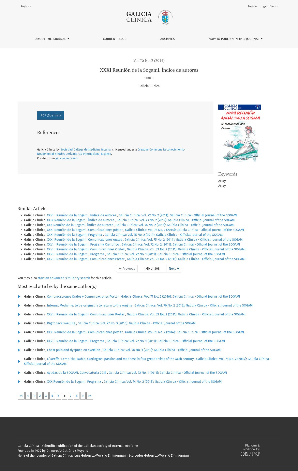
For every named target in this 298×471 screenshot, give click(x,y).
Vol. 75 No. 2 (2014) (149, 60)
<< (21, 396)
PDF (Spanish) (51, 115)
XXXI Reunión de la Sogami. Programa (75, 235)
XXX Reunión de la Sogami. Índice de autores (80, 225)
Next (174, 268)
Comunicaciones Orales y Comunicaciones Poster (83, 296)
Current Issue (114, 39)
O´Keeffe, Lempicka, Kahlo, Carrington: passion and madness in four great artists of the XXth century (121, 359)
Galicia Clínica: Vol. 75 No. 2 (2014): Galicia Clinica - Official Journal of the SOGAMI (184, 230)
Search (274, 6)
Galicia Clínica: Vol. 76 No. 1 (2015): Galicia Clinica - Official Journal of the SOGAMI (162, 350)
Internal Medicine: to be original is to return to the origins (90, 305)
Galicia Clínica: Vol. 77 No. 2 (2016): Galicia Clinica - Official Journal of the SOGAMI (180, 296)
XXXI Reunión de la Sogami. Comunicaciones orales (85, 239)
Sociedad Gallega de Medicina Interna (85, 149)
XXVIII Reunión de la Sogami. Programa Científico (83, 244)
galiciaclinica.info (67, 158)
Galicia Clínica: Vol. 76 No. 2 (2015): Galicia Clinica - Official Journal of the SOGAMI (193, 305)
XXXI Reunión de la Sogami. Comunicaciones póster (85, 230)
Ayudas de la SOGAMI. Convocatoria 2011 (77, 373)
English (27, 6)
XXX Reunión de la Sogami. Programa (74, 381)
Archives (167, 39)
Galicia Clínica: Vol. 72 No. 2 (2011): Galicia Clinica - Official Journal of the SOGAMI (178, 215)
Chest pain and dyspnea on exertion (74, 350)
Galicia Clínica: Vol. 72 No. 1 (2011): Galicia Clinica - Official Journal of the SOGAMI (166, 254)
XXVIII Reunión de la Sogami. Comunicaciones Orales (86, 249)
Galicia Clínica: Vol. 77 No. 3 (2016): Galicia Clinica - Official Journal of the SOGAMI (137, 323)
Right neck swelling (61, 323)
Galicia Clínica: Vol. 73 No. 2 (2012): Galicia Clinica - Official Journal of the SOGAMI (176, 220)
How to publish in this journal (234, 39)
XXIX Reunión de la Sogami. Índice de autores (81, 220)
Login (264, 6)
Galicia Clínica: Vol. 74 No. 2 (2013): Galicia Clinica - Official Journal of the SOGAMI (175, 225)
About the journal (51, 39)
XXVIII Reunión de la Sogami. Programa (76, 254)
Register (252, 6)
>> (89, 396)
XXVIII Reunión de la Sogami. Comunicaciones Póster (86, 259)
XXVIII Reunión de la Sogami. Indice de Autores (82, 215)
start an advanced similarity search (64, 278)
